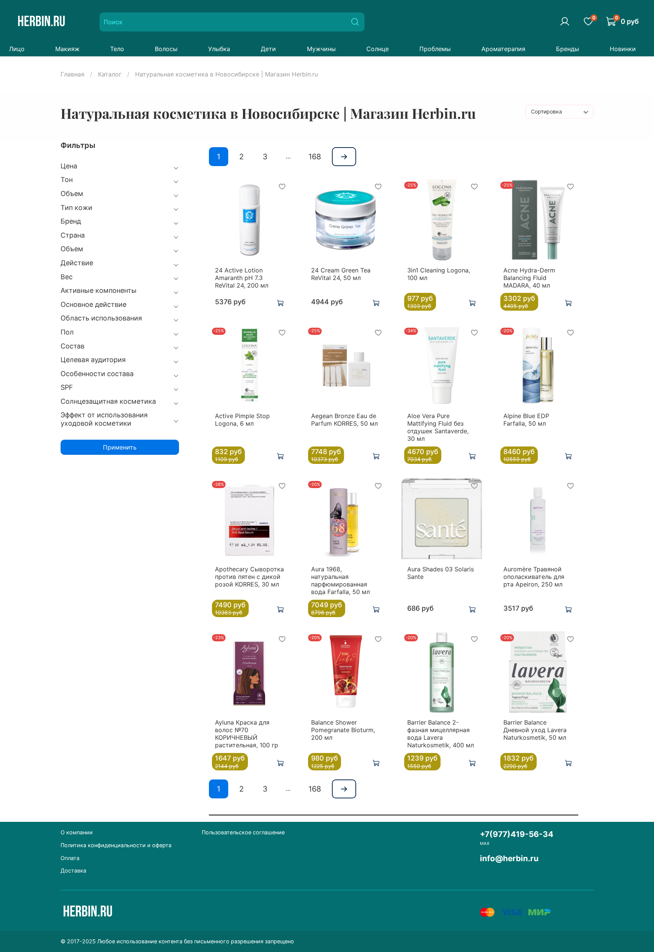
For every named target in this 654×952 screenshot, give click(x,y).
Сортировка (546, 111)
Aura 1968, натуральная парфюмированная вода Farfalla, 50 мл (340, 580)
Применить (120, 447)
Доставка (73, 870)
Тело (117, 49)
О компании (77, 832)
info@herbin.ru (509, 858)
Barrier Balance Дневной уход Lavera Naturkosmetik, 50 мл (535, 730)
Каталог (109, 74)
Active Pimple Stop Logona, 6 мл (242, 419)
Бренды (567, 49)
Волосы (166, 49)
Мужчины (321, 49)
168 (314, 156)
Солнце (377, 49)
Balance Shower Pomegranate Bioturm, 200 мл (343, 730)
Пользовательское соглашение (243, 832)
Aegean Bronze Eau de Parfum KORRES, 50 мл (344, 419)
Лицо (17, 49)
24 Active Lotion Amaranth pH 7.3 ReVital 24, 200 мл (241, 277)
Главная (72, 74)
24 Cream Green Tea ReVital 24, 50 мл (341, 274)
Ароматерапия (503, 49)
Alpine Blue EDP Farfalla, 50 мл (526, 419)
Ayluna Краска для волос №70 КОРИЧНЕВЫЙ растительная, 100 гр (246, 734)
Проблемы (435, 49)
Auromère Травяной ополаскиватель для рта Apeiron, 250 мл (533, 576)
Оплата (70, 858)
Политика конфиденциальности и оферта (116, 845)
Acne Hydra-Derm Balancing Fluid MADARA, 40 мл (529, 277)
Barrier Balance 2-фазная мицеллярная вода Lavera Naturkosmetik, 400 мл (440, 734)
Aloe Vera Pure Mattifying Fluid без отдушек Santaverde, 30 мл (438, 427)
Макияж (67, 49)
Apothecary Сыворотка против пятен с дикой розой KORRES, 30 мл (249, 576)
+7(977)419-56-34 (516, 834)
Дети (268, 49)
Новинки (623, 49)
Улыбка (219, 49)
